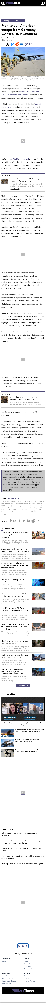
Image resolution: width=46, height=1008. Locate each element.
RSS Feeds (27, 966)
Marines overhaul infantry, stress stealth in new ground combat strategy (22, 857)
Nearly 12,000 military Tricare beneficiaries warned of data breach (15, 580)
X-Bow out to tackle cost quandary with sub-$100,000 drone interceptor (15, 550)
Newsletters (28, 964)
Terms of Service (7, 964)
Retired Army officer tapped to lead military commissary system (14, 594)
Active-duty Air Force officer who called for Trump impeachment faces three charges (20, 841)
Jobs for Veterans (29, 981)
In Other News (7, 529)
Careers (26, 978)
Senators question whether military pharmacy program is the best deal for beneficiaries (15, 565)
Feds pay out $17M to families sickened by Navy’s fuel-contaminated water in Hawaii (12, 671)
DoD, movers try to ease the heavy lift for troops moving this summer (14, 656)
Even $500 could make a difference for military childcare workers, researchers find (14, 534)
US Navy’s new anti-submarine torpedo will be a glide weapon (22, 864)
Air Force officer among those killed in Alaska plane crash (21, 849)
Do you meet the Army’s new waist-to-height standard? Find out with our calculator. (15, 626)
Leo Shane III (9, 38)
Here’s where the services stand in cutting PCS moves (14, 642)
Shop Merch (28, 969)
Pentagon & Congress (13, 20)
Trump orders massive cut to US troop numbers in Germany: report (24, 179)
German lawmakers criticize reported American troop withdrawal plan (24, 398)
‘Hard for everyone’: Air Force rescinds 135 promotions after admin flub (15, 610)
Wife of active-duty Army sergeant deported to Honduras (19, 834)
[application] (22, 709)
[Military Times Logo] (13, 3)
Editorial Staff (6, 983)
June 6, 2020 (8, 490)
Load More (23, 685)
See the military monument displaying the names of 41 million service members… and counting (22, 724)
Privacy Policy (7, 961)
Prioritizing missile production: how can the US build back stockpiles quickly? (28, 740)
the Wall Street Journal (19, 159)
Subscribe (27, 961)
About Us (27, 976)
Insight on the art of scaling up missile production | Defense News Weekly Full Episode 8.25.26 (29, 730)
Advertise (5, 976)
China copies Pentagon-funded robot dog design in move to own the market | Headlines (29, 750)
